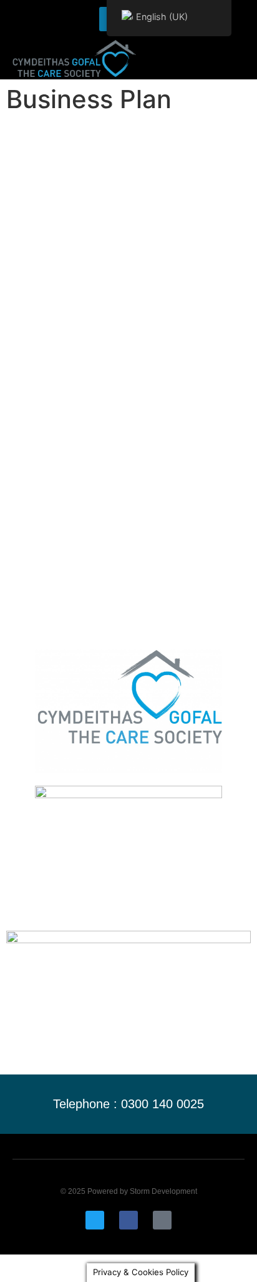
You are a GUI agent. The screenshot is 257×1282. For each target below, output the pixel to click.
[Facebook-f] (128, 1220)
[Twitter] (94, 1220)
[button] (236, 58)
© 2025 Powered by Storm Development (129, 1191)
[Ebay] (162, 1220)
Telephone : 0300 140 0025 (128, 1104)
